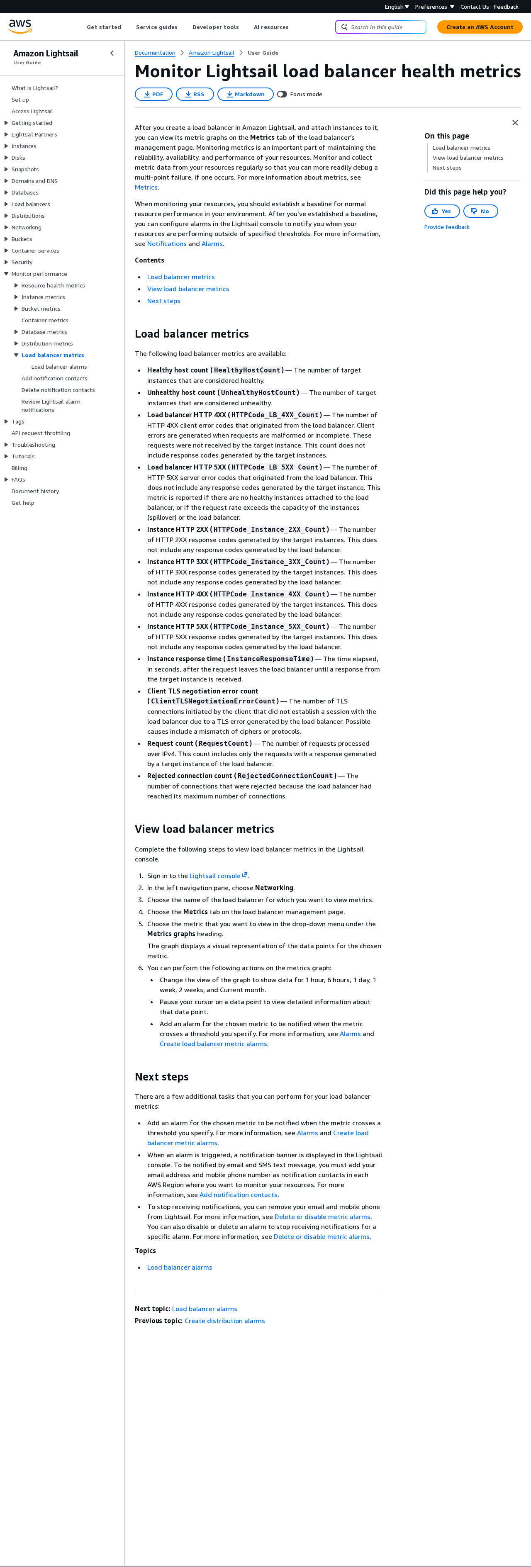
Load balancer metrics (181, 277)
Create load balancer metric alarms (213, 1043)
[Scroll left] (81, 27)
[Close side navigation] (112, 53)
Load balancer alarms (179, 1267)
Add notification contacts (239, 1194)
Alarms (212, 243)
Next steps (163, 301)
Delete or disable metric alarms (322, 1216)
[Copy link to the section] (128, 334)
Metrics (146, 187)
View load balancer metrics (188, 289)
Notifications (167, 243)
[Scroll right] (295, 27)
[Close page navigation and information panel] (515, 122)
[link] (263, 53)
